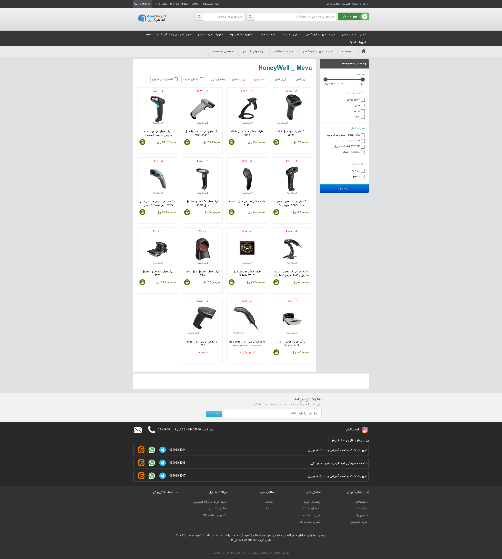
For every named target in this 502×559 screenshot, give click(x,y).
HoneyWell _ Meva (222, 51)
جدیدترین (259, 79)
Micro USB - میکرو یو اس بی (343, 135)
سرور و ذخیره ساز (290, 35)
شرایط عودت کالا (310, 515)
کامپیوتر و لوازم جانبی (354, 35)
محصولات (208, 4)
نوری (357, 116)
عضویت (346, 4)
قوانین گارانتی (217, 508)
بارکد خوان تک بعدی (253, 51)
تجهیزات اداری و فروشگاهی (321, 35)
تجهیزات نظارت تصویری (210, 35)
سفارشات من (333, 4)
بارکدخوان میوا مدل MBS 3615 (247, 345)
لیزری (357, 111)
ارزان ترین (280, 79)
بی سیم (356, 170)
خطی (357, 105)
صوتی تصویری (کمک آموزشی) (174, 35)
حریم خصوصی (359, 522)
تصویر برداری (353, 99)
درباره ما (174, 4)
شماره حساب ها (310, 522)
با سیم (356, 176)
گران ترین (301, 79)
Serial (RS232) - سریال (347, 146)
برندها (184, 4)
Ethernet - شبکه (351, 152)
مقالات (195, 4)
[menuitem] (354, 34)
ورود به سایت (360, 4)
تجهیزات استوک (357, 42)
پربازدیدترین (238, 79)
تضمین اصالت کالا (214, 515)
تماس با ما (161, 4)
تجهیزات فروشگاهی (283, 51)
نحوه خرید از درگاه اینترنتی (209, 502)
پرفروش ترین (217, 79)
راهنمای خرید (312, 502)
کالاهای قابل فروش (163, 79)
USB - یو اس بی (351, 140)
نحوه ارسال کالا (311, 508)
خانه (217, 4)
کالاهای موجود (191, 79)
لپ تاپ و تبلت (266, 35)
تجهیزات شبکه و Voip (240, 35)
